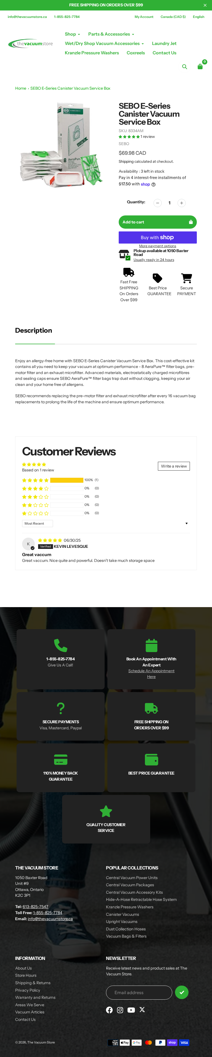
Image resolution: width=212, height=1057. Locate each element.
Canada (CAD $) (173, 17)
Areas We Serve (29, 1004)
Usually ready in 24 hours (154, 260)
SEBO (124, 143)
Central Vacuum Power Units (132, 877)
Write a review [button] (174, 466)
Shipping (126, 161)
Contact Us (25, 1019)
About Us (23, 968)
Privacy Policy (27, 990)
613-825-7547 (35, 906)
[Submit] (182, 992)
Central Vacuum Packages (130, 884)
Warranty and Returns (35, 997)
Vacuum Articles (29, 1012)
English (198, 17)
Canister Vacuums (122, 914)
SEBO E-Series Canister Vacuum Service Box (70, 88)
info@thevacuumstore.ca (27, 17)
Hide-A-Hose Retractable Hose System (141, 899)
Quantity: (136, 201)
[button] (130, 136)
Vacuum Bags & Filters (126, 936)
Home (20, 88)
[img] (50, 540)
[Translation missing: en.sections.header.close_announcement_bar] (205, 5)
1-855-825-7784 (67, 17)
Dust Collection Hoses (126, 929)
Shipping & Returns (33, 982)
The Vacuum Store (41, 1042)
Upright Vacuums (121, 921)
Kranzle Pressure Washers (129, 906)
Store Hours (25, 975)
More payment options (157, 246)
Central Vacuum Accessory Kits (134, 892)
